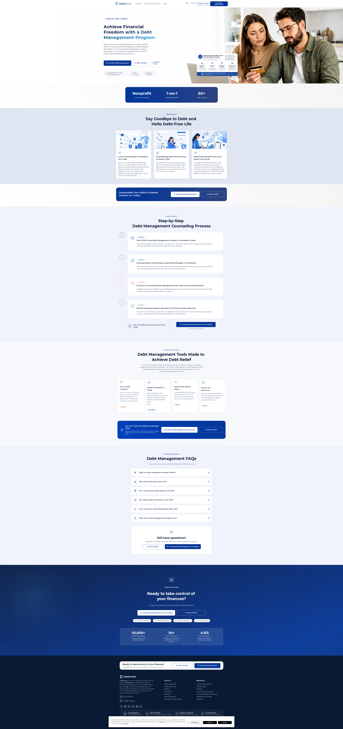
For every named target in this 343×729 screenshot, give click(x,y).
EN (191, 3)
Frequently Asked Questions (207, 694)
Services (167, 689)
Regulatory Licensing (204, 696)
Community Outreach (204, 684)
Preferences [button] (125, 723)
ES (194, 3)
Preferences (195, 722)
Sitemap (200, 699)
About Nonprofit (170, 684)
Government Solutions (205, 691)
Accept (225, 722)
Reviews (199, 689)
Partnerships (201, 686)
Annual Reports (170, 696)
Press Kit (167, 694)
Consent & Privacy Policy (173, 699)
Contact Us (168, 691)
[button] (138, 4)
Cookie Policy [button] (162, 721)
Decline (210, 722)
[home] (123, 4)
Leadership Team (170, 686)
